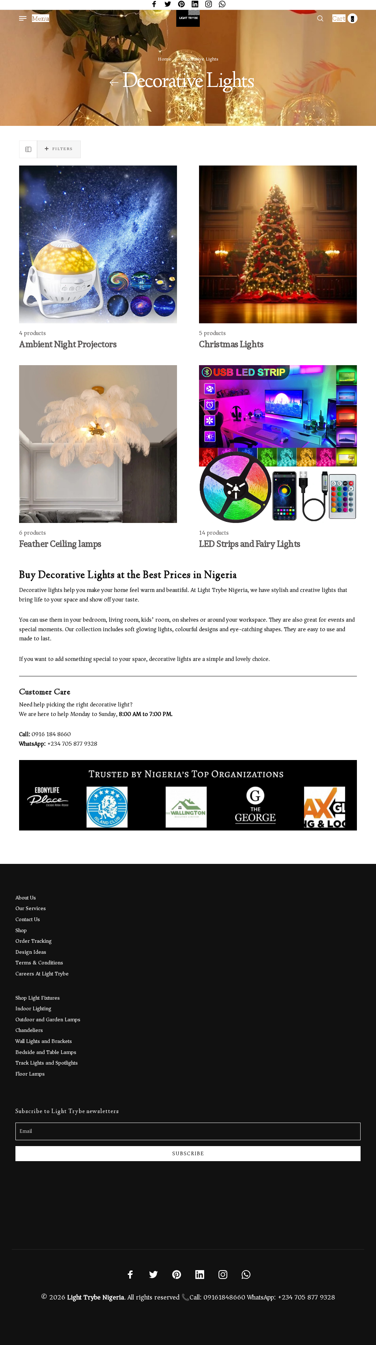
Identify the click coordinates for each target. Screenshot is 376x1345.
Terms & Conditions (39, 962)
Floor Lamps (30, 1074)
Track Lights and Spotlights (46, 1063)
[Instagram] (208, 4)
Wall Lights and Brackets (43, 1041)
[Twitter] (167, 4)
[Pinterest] (181, 4)
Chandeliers (29, 1030)
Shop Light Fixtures (37, 998)
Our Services (30, 908)
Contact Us (27, 919)
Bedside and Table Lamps (45, 1052)
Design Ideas (30, 952)
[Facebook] (154, 4)
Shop (21, 930)
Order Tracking (33, 941)
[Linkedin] (195, 4)
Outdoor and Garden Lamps (47, 1019)
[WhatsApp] (222, 4)
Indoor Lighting (33, 1008)
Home (164, 59)
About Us (25, 897)
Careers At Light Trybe (42, 973)
